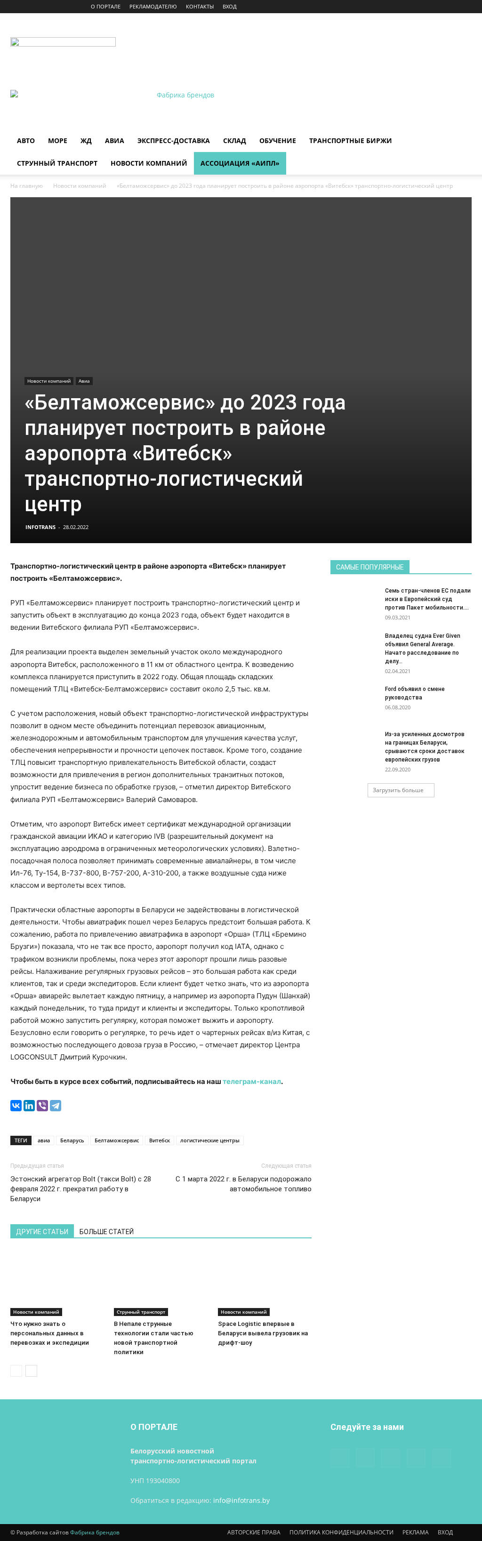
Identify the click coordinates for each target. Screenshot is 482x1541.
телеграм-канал (252, 1081)
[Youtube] (465, 6)
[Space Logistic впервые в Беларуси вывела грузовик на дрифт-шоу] (265, 1283)
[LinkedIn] (29, 1105)
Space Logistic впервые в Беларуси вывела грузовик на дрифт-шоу (263, 1333)
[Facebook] (402, 6)
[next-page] (31, 1371)
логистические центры (210, 1140)
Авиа (114, 140)
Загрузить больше (398, 790)
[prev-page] (16, 1371)
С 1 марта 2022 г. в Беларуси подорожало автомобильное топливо (244, 1184)
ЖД (86, 140)
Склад (234, 140)
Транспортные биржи (350, 140)
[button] (460, 141)
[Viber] (42, 1105)
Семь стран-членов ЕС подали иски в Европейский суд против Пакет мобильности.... (428, 599)
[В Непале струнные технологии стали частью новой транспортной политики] (161, 1283)
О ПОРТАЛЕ (105, 6)
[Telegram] (55, 1105)
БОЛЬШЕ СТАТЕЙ (107, 1232)
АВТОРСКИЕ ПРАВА (254, 1532)
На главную (26, 186)
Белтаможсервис (117, 1140)
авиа (44, 1140)
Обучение (277, 140)
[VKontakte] (449, 6)
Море (57, 140)
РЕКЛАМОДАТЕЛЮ (153, 6)
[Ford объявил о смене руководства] (354, 701)
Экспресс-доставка (173, 140)
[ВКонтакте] (16, 1105)
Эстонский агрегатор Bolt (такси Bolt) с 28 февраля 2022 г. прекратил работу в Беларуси (80, 1189)
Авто (26, 140)
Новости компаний (149, 163)
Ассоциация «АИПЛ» (240, 163)
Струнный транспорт (57, 163)
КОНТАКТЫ (200, 6)
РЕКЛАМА (415, 1532)
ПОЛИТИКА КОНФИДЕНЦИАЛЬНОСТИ (341, 1532)
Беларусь (72, 1140)
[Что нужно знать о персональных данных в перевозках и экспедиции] (57, 1283)
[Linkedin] (433, 6)
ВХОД (230, 6)
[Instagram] (418, 6)
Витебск (159, 1140)
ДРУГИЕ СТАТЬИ (42, 1232)
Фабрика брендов (95, 1532)
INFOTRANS (40, 526)
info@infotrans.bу (241, 1500)
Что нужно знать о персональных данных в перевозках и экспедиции (49, 1333)
